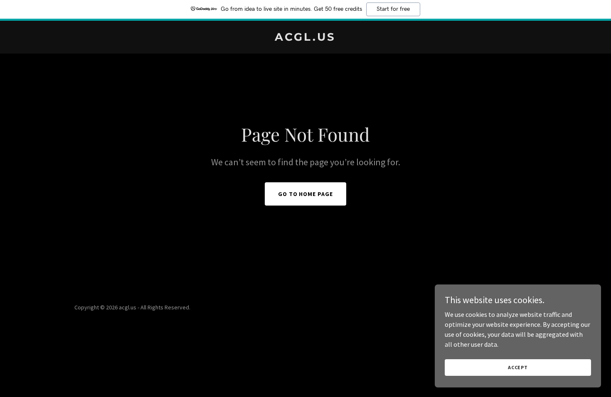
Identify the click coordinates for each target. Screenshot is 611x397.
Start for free (393, 9)
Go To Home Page (305, 194)
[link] (305, 38)
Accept (518, 367)
